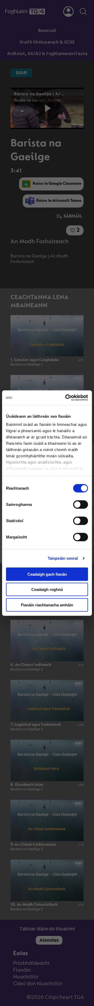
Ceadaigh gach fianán (47, 574)
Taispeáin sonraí (63, 558)
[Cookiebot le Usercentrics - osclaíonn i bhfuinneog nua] (66, 397)
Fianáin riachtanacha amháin (47, 604)
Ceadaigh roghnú (47, 589)
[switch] (80, 504)
